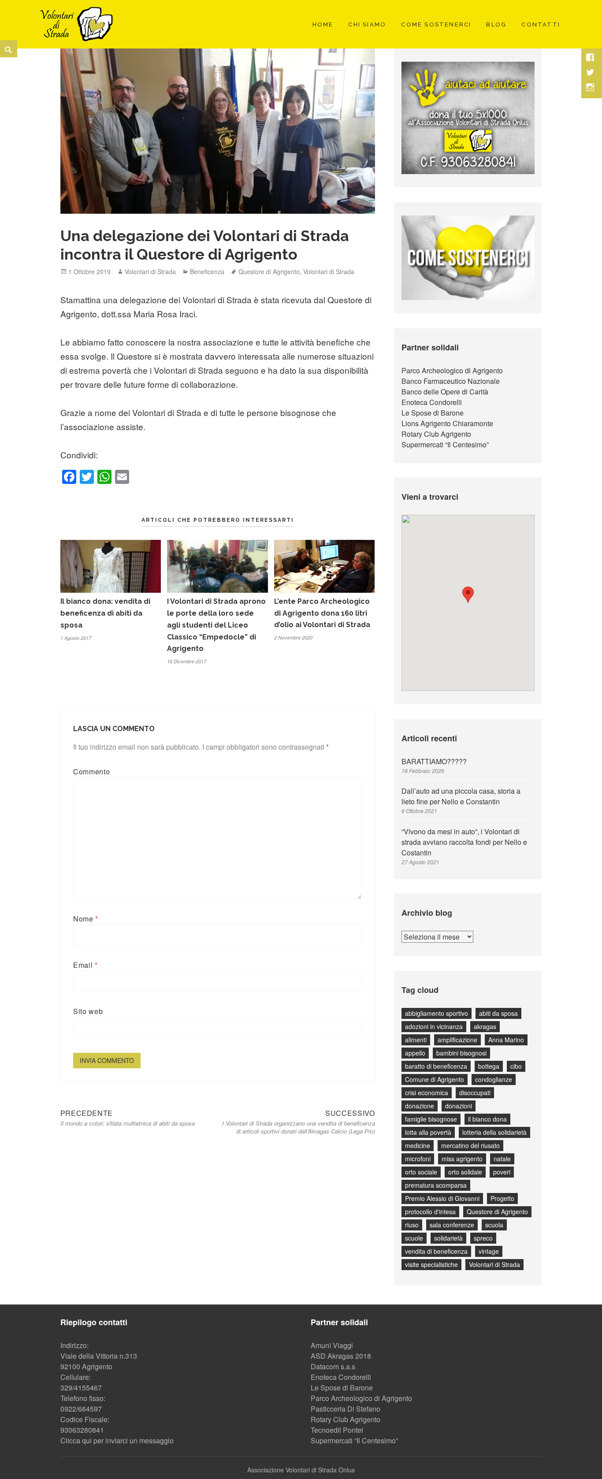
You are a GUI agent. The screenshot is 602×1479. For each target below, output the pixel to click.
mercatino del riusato (470, 1145)
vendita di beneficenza (436, 1251)
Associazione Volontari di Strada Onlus (301, 1469)
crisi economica (426, 1092)
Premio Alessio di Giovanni (442, 1198)
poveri (501, 1171)
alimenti (416, 1039)
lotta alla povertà (428, 1132)
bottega (488, 1066)
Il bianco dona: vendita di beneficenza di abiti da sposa (105, 613)
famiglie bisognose (431, 1119)
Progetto (502, 1198)
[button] (468, 595)
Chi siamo (367, 24)
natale (502, 1158)
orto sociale (421, 1171)
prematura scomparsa (436, 1185)
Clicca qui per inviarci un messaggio (117, 1440)
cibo (516, 1066)
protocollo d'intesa (430, 1211)
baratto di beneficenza (436, 1066)
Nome (85, 919)
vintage (489, 1251)
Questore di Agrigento (269, 271)
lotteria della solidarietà (494, 1132)
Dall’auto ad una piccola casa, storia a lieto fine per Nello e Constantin (460, 796)
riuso (412, 1224)
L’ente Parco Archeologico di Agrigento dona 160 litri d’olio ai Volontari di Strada (322, 613)
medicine (417, 1145)
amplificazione (457, 1039)
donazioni (458, 1105)
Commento (91, 771)
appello (415, 1052)
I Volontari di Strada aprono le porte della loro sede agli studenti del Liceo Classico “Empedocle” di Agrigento (216, 625)
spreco (483, 1238)
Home (323, 24)
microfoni (418, 1158)
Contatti (540, 24)
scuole (414, 1238)
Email (85, 965)
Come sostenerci (436, 24)
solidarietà (448, 1238)
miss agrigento (462, 1158)
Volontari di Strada (150, 271)
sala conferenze (452, 1224)
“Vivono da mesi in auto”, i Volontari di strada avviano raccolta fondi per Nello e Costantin (464, 842)
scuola (494, 1224)
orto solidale (465, 1171)
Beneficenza (207, 271)
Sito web (88, 1011)
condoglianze (493, 1079)
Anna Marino (506, 1039)
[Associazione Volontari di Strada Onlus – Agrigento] (75, 23)
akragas (485, 1026)
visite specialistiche (431, 1264)
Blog (496, 24)
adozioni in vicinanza (434, 1026)
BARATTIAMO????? (434, 761)
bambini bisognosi (461, 1052)
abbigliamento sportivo (436, 1013)
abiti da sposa (498, 1013)
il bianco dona (487, 1119)
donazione (419, 1105)
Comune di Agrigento (434, 1079)
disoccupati (475, 1092)
